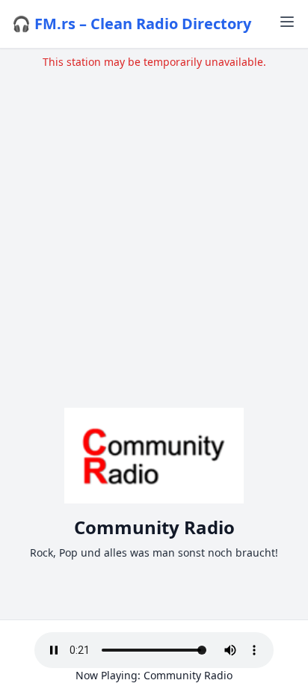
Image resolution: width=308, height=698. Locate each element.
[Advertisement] (154, 224)
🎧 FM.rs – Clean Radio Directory (131, 23)
